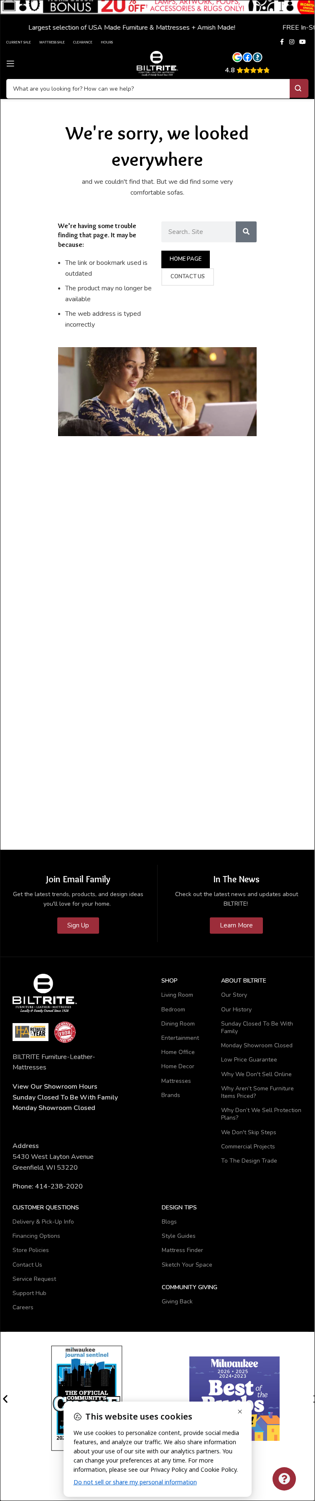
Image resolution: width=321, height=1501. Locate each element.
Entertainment (180, 1038)
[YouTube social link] (302, 42)
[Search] (246, 231)
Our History (236, 1009)
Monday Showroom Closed (54, 1107)
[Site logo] (157, 63)
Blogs (169, 1222)
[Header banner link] (157, 18)
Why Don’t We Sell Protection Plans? (261, 1114)
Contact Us (27, 1265)
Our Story (234, 995)
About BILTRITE (243, 981)
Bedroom (173, 1009)
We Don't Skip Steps (248, 1132)
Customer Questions (46, 1207)
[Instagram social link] (292, 42)
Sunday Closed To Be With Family (257, 1027)
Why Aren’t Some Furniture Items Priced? (257, 1092)
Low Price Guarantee (249, 1060)
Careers (23, 1307)
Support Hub (29, 1293)
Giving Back (177, 1301)
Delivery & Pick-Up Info (43, 1222)
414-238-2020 (59, 1186)
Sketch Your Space (187, 1265)
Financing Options (36, 1236)
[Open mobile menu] (10, 63)
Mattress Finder (182, 1250)
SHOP (169, 981)
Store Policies (31, 1250)
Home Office (178, 1052)
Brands (170, 1095)
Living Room (177, 995)
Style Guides (179, 1236)
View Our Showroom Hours (55, 1086)
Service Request (34, 1279)
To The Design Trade (249, 1161)
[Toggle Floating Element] (284, 1479)
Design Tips (179, 1207)
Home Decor (177, 1066)
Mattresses (176, 1081)
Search (299, 88)
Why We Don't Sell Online (256, 1074)
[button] (5, 1399)
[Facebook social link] (282, 42)
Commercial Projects (248, 1147)
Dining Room (178, 1024)
